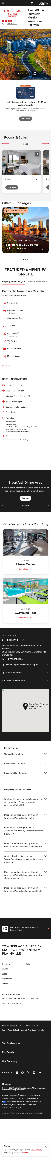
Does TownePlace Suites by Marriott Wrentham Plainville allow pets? (21, 816)
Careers (23, 1095)
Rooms (5, 969)
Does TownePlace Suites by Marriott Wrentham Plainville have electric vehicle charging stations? (23, 875)
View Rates (11, 187)
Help (17, 1108)
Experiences (7, 978)
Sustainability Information (16, 773)
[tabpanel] (25, 491)
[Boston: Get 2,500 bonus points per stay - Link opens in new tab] (25, 230)
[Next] (45, 143)
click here (25, 1152)
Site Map (32, 1105)
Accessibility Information (15, 763)
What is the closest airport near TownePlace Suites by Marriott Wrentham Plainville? (23, 859)
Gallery (28, 964)
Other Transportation (15, 680)
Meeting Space (13, 356)
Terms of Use (33, 1095)
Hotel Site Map (7, 1108)
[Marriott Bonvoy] (42, 3)
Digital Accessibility (32, 1101)
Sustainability (12, 303)
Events (5, 983)
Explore (25, 498)
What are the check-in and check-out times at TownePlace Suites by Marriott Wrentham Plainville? (24, 802)
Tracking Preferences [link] (9, 1095)
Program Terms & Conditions (12, 1098)
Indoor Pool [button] (12, 333)
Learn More (23, 569)
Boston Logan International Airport (22, 664)
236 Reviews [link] (12, 24)
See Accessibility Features (16, 407)
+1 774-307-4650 (14, 659)
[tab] (13, 281)
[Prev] (5, 143)
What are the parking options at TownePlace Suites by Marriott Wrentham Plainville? (23, 830)
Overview (6, 964)
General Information (13, 754)
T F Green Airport (14, 672)
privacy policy (36, 1150)
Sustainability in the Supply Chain (14, 1105)
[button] (32, 3)
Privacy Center (31, 1098)
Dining (4, 974)
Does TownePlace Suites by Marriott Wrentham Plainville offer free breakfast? (23, 889)
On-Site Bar (12, 341)
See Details (26, 118)
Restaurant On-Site (15, 310)
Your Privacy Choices (14, 1102)
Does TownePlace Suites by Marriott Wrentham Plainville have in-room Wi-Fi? (23, 845)
